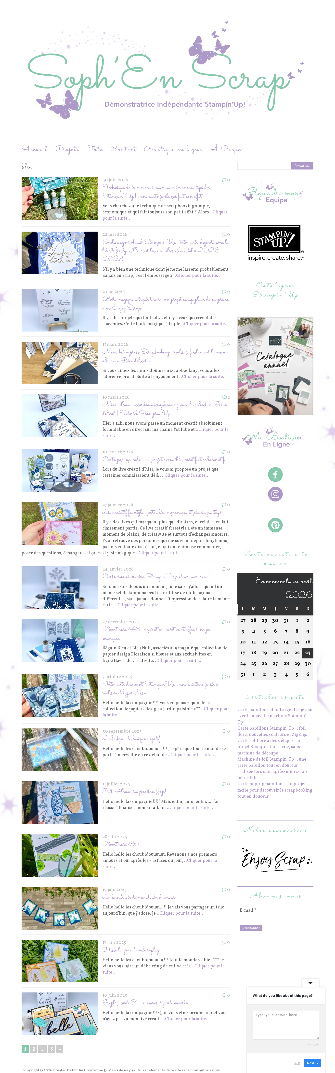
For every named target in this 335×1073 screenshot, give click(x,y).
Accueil (35, 149)
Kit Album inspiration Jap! (134, 791)
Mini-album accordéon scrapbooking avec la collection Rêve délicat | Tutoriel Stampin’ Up (164, 409)
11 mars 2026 (115, 345)
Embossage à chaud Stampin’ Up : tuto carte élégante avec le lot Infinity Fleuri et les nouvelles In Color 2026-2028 (166, 251)
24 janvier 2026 (118, 569)
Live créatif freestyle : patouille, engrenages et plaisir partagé (162, 512)
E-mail (248, 910)
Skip (297, 1063)
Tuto (95, 149)
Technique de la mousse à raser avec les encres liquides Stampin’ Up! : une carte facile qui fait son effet (156, 192)
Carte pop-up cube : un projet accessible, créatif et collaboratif (164, 459)
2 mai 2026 (114, 292)
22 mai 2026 (115, 235)
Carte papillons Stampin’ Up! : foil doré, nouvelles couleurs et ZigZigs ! (273, 731)
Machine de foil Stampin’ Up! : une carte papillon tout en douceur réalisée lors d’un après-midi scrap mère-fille (272, 768)
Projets (67, 149)
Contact (124, 149)
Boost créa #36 (121, 844)
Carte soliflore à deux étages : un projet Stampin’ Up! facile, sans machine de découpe (269, 747)
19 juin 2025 (115, 890)
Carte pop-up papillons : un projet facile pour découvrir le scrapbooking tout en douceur (274, 790)
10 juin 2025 (115, 995)
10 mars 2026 (116, 397)
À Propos (226, 149)
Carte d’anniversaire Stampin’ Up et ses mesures (154, 577)
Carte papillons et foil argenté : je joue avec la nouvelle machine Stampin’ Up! (275, 716)
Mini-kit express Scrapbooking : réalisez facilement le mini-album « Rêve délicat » (165, 356)
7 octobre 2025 (117, 677)
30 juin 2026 (115, 180)
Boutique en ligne (173, 149)
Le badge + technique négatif (131, 739)
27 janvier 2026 (118, 505)
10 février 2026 (118, 452)
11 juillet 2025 (116, 784)
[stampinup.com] (275, 412)
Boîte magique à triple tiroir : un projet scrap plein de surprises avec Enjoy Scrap (166, 303)
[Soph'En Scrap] (167, 72)
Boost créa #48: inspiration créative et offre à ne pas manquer (157, 634)
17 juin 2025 (114, 943)
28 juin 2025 (115, 837)
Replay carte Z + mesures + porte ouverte (145, 1003)
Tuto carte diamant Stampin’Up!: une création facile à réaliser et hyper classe (161, 689)
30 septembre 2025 (122, 731)
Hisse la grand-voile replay (131, 950)
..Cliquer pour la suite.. (196, 276)
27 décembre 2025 (121, 622)
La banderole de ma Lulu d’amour (139, 897)
